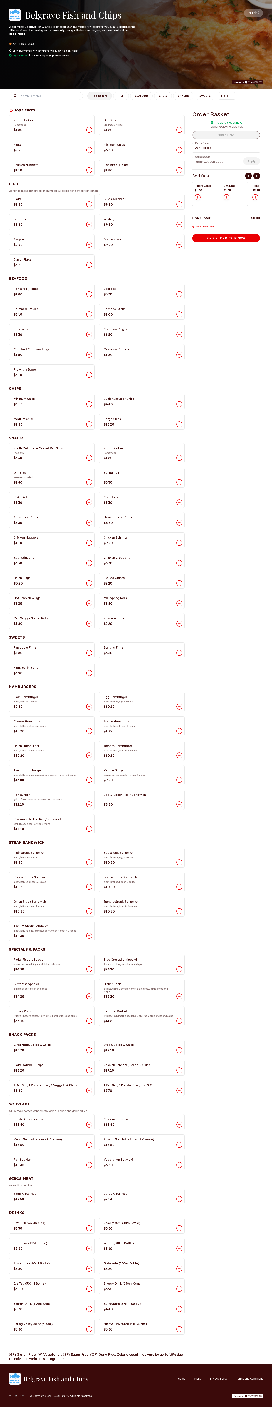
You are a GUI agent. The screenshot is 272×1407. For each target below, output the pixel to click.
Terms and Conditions (249, 1378)
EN (249, 13)
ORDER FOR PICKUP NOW (226, 238)
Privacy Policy (218, 1378)
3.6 (14, 44)
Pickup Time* (202, 143)
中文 (257, 13)
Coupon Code (202, 157)
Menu (197, 1378)
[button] (52, 125)
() (69, 50)
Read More (17, 34)
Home (181, 1378)
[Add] (198, 197)
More (224, 96)
